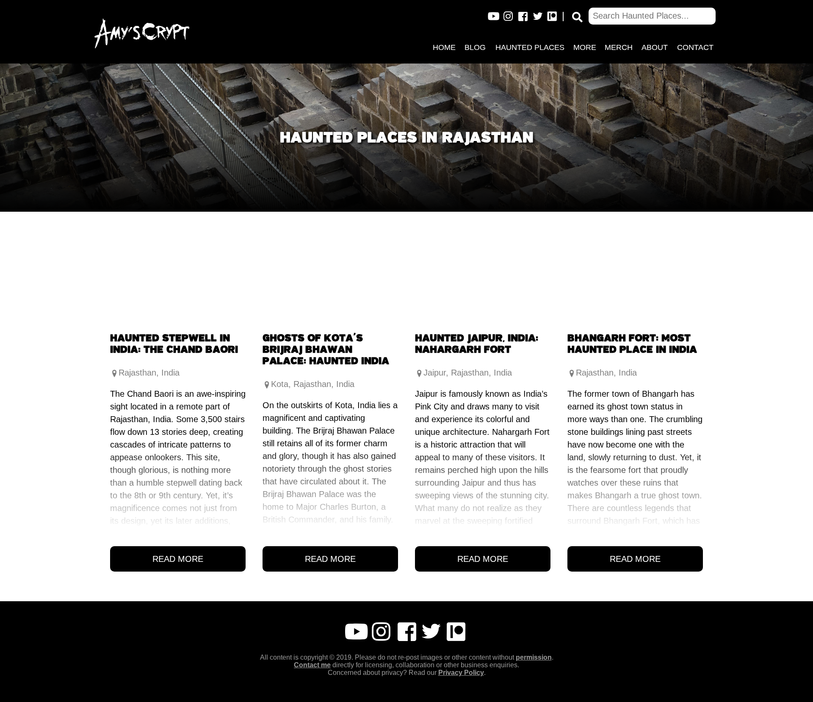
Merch (619, 47)
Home (444, 47)
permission (534, 657)
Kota (279, 384)
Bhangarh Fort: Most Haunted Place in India (632, 343)
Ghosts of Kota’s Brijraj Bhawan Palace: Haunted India (326, 349)
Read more (177, 559)
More (584, 47)
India (170, 372)
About (655, 47)
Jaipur (434, 372)
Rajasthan (137, 372)
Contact (695, 47)
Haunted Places (529, 47)
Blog (475, 47)
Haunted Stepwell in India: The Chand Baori (174, 343)
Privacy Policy (461, 672)
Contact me (312, 665)
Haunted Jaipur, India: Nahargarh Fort (476, 343)
